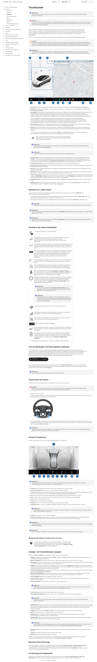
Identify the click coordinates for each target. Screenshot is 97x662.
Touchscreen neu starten (80, 37)
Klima (6, 40)
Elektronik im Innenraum (11, 16)
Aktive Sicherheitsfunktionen (11, 36)
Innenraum (8, 12)
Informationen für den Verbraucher (12, 55)
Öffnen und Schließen (10, 25)
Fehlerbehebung (8, 53)
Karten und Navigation (38, 110)
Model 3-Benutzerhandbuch (11, 7)
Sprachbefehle (32, 34)
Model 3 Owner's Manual (18, 1)
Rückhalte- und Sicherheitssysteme (13, 29)
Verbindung (7, 31)
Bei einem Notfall (9, 51)
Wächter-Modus (37, 282)
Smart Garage (67, 267)
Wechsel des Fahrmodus (68, 125)
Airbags (52, 323)
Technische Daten (9, 47)
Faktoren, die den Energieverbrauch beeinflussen (71, 625)
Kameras (8, 21)
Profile (58, 274)
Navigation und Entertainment (11, 42)
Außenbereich (9, 10)
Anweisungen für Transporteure (12, 49)
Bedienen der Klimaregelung (58, 160)
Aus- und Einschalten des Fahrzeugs (40, 423)
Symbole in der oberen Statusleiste (80, 107)
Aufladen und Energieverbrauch (12, 44)
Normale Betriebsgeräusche (12, 23)
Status (53, 114)
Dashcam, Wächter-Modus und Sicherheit (14, 38)
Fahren (6, 33)
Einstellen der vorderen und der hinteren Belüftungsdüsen (63, 493)
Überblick (7, 9)
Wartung (7, 45)
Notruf (38, 330)
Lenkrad (40, 579)
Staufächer (7, 27)
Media (78, 497)
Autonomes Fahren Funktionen (11, 34)
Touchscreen (9, 14)
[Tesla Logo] (7, 2)
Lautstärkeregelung (76, 182)
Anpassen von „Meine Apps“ (36, 169)
